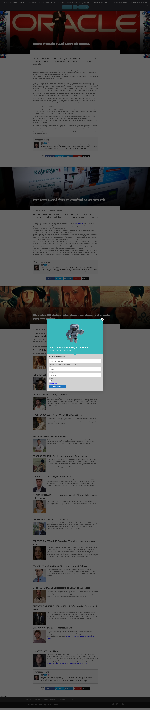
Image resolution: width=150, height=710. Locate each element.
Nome (51, 366)
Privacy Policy (53, 383)
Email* (51, 358)
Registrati (57, 387)
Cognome (52, 372)
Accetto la (54, 381)
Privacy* (51, 378)
